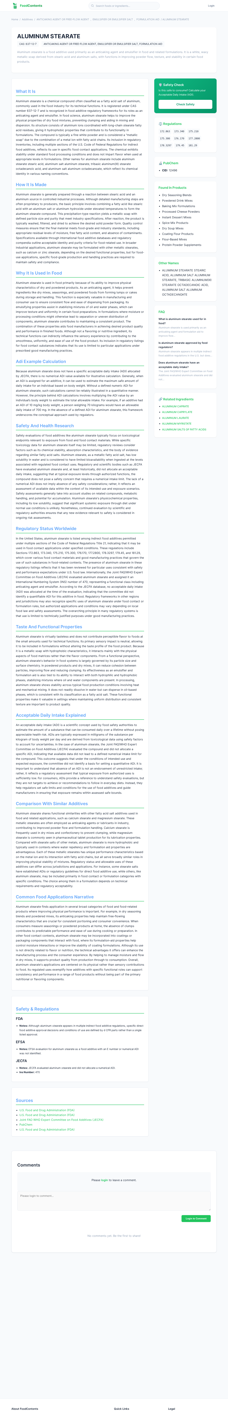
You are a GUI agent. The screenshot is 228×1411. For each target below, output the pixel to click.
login (104, 1180)
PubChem (25, 1124)
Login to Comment (196, 1218)
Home (14, 19)
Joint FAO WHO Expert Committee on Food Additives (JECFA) (61, 1120)
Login (211, 5)
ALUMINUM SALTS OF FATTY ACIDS (184, 429)
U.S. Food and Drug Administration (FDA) (47, 1110)
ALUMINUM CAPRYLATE (177, 412)
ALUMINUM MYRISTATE (176, 423)
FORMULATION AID (147, 19)
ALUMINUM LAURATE (175, 417)
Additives (27, 19)
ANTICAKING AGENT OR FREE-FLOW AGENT (63, 19)
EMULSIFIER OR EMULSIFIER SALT (113, 19)
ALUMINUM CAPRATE (175, 406)
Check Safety (185, 104)
